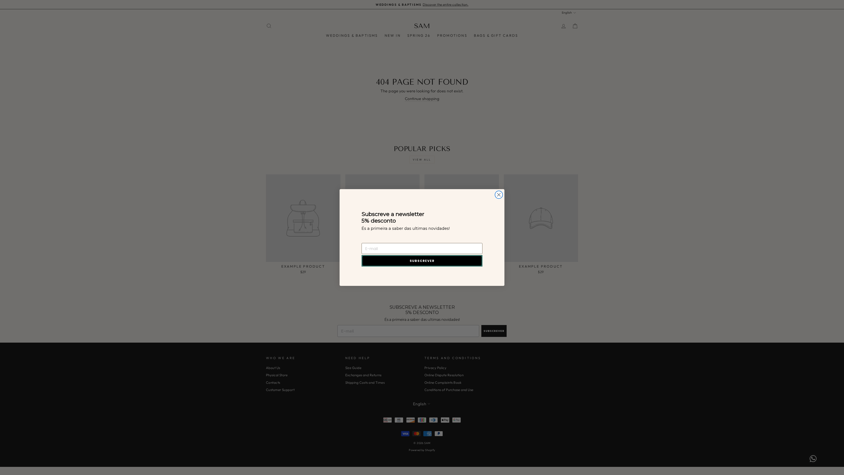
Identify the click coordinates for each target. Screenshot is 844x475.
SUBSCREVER (422, 261)
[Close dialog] (499, 195)
